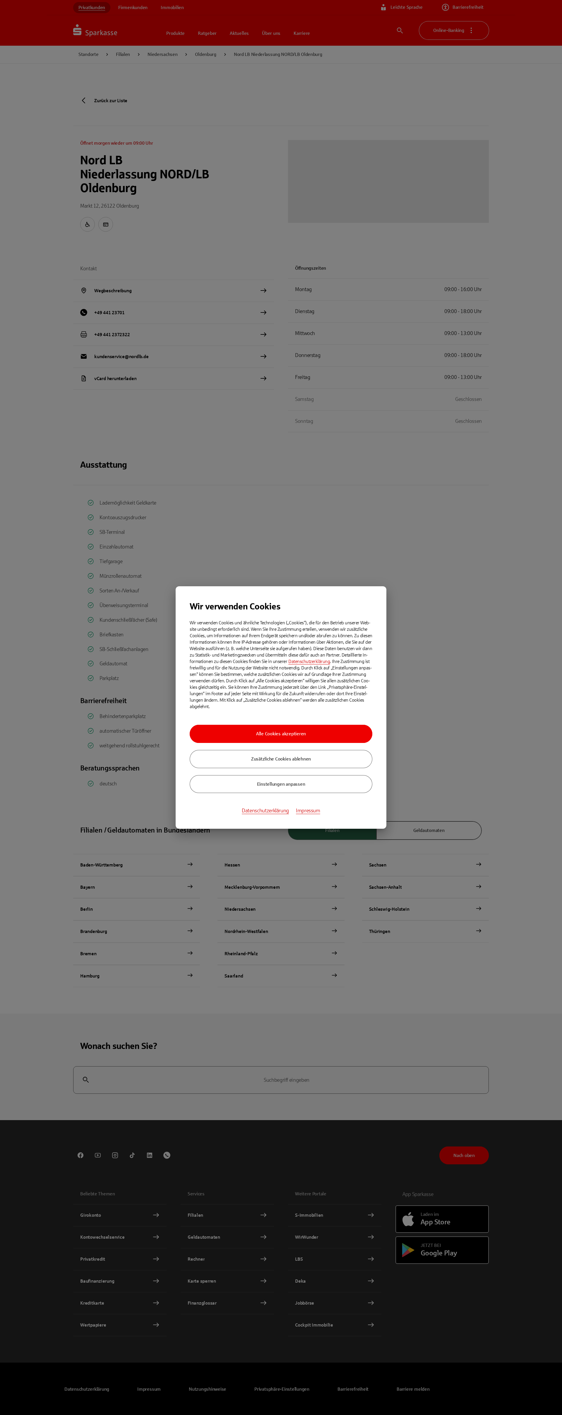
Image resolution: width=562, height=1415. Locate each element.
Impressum (308, 811)
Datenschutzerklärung (309, 661)
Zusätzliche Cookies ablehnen (281, 758)
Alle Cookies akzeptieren (281, 733)
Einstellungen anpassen (281, 784)
